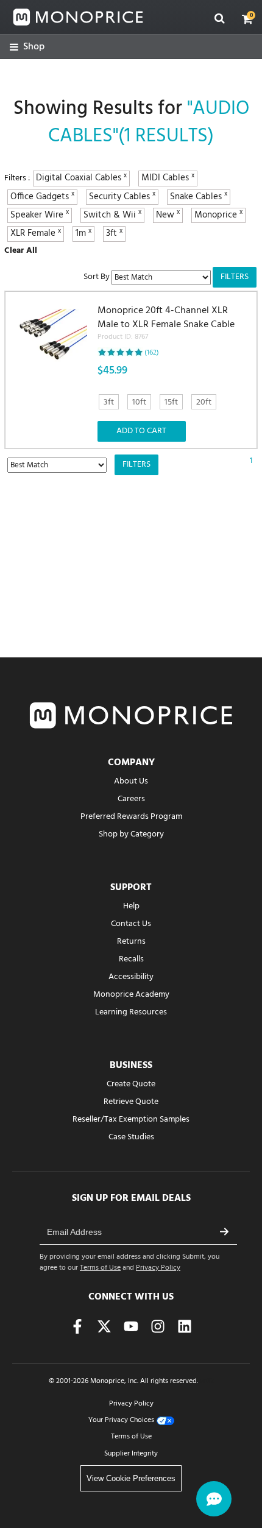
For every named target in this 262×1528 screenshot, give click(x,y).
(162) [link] (151, 353)
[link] (27, 47)
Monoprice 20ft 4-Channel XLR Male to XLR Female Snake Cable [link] (166, 323)
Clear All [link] (20, 251)
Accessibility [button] (131, 977)
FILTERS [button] (235, 277)
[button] (247, 18)
